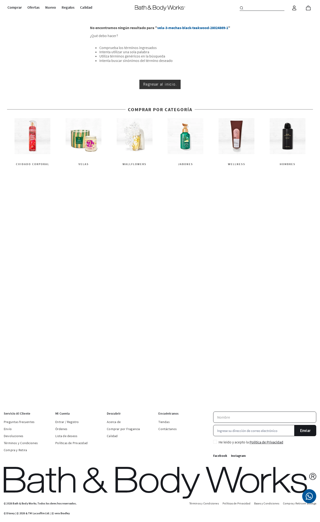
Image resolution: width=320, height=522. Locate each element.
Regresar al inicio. (160, 84)
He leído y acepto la (251, 442)
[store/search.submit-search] (241, 8)
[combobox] (262, 8)
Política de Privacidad (266, 442)
